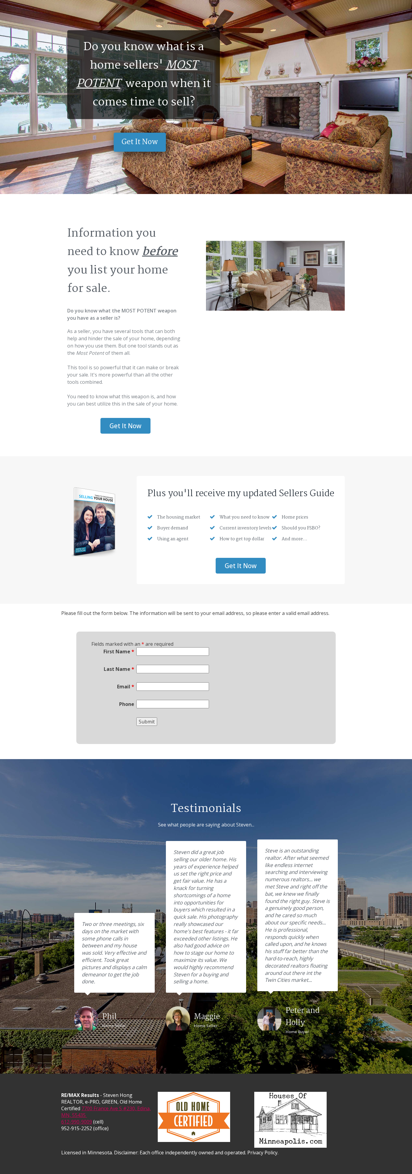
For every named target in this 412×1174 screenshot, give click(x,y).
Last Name (119, 669)
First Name (118, 651)
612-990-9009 (76, 1121)
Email (125, 686)
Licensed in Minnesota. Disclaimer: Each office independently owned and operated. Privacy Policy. (169, 1152)
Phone (126, 704)
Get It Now (140, 142)
